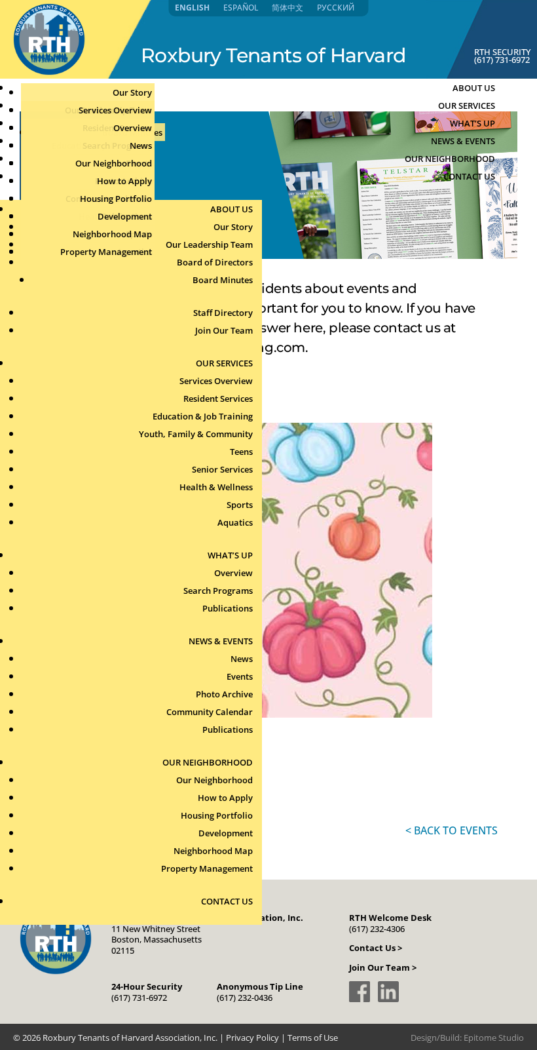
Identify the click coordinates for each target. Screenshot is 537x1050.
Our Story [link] (132, 92)
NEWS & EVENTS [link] (221, 641)
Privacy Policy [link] (252, 1037)
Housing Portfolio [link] (116, 198)
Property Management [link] (106, 252)
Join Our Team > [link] (383, 967)
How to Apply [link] (124, 181)
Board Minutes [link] (223, 280)
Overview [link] (132, 128)
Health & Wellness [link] (216, 487)
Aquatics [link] (235, 522)
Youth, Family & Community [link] (196, 434)
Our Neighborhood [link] (113, 163)
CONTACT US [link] (469, 176)
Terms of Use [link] (312, 1037)
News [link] (141, 145)
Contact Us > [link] (375, 948)
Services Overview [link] (115, 110)
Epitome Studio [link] (494, 1037)
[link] (49, 71)
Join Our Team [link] (224, 330)
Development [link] (125, 216)
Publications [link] (227, 608)
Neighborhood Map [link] (112, 234)
